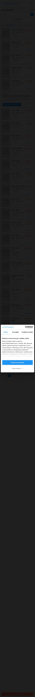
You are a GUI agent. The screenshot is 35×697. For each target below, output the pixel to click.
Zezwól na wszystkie (17, 362)
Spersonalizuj (16, 368)
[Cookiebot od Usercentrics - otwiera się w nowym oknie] (25, 327)
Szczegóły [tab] (15, 332)
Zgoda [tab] (6, 332)
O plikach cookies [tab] (27, 332)
